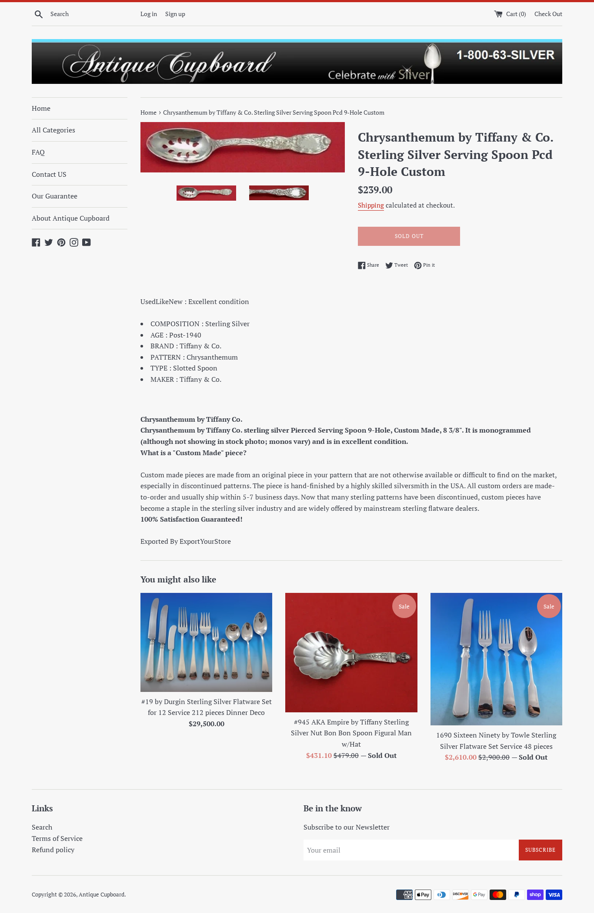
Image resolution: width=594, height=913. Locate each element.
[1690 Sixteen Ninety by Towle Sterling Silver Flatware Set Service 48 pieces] (496, 659)
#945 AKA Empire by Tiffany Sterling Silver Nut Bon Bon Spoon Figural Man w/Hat (351, 733)
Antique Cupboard (101, 894)
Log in (148, 14)
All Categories (53, 130)
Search (42, 827)
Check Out (548, 14)
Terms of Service (57, 838)
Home (41, 108)
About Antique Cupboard (71, 218)
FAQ (38, 152)
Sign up (175, 14)
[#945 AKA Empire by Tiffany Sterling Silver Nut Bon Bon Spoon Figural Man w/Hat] (351, 652)
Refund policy (53, 849)
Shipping (371, 205)
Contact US (49, 174)
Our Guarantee (54, 196)
